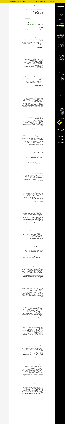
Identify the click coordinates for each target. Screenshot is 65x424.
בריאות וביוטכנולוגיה (61, 59)
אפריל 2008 (62, 115)
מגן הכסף (24, 135)
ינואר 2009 (62, 107)
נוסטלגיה (63, 81)
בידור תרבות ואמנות (61, 57)
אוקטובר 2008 (62, 109)
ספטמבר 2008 (62, 110)
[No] (63, 1)
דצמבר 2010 (62, 96)
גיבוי (63, 60)
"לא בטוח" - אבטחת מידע (61, 135)
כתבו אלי (62, 15)
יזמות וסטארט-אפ (40, 9)
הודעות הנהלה (62, 61)
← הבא (28, 405)
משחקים (63, 80)
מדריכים (63, 77)
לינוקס (63, 76)
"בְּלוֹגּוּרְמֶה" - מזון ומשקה (61, 136)
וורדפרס (63, 62)
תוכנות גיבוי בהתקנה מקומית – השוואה (60, 36)
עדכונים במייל (61, 14)
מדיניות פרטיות (62, 20)
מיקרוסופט (62, 79)
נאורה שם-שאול (40, 37)
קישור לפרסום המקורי (33, 24)
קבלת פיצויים (39, 60)
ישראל (37, 9)
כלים (63, 74)
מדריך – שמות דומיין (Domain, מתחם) (60, 32)
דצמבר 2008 (62, 108)
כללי (63, 75)
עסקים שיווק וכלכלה (33, 9)
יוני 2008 (63, 113)
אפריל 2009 (62, 106)
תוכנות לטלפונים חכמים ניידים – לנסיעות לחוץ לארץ (60, 19)
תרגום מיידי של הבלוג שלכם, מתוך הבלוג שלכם (60, 38)
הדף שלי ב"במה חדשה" (61, 142)
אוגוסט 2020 (62, 95)
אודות (63, 11)
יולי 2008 (63, 112)
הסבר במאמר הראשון (29, 156)
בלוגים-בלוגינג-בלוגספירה (61, 58)
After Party (38, 246)
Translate (62, 7)
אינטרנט (63, 56)
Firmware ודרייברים (61, 55)
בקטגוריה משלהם (27, 18)
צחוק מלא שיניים (37, 152)
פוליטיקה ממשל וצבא (28, 9)
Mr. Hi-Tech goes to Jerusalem (35, 12)
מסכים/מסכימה (13, 1)
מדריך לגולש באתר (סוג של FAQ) (60, 13)
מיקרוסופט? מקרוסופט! (31, 175)
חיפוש (63, 16)
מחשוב (63, 78)
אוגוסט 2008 (62, 111)
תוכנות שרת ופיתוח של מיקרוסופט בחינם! (61, 34)
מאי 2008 (62, 114)
